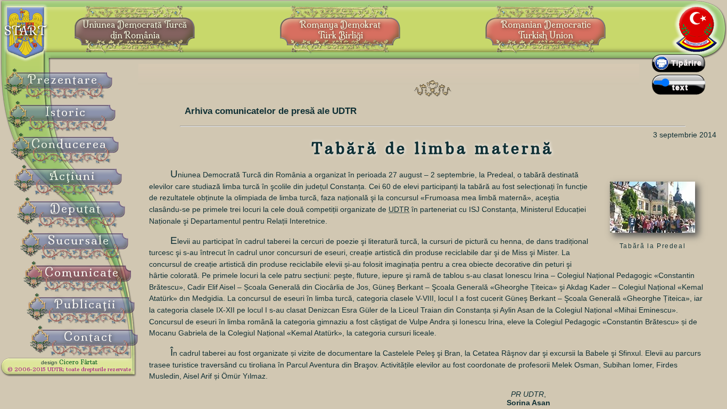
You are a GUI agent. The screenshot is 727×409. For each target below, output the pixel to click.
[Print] (678, 70)
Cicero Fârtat (78, 362)
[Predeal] (652, 235)
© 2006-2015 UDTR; (69, 369)
